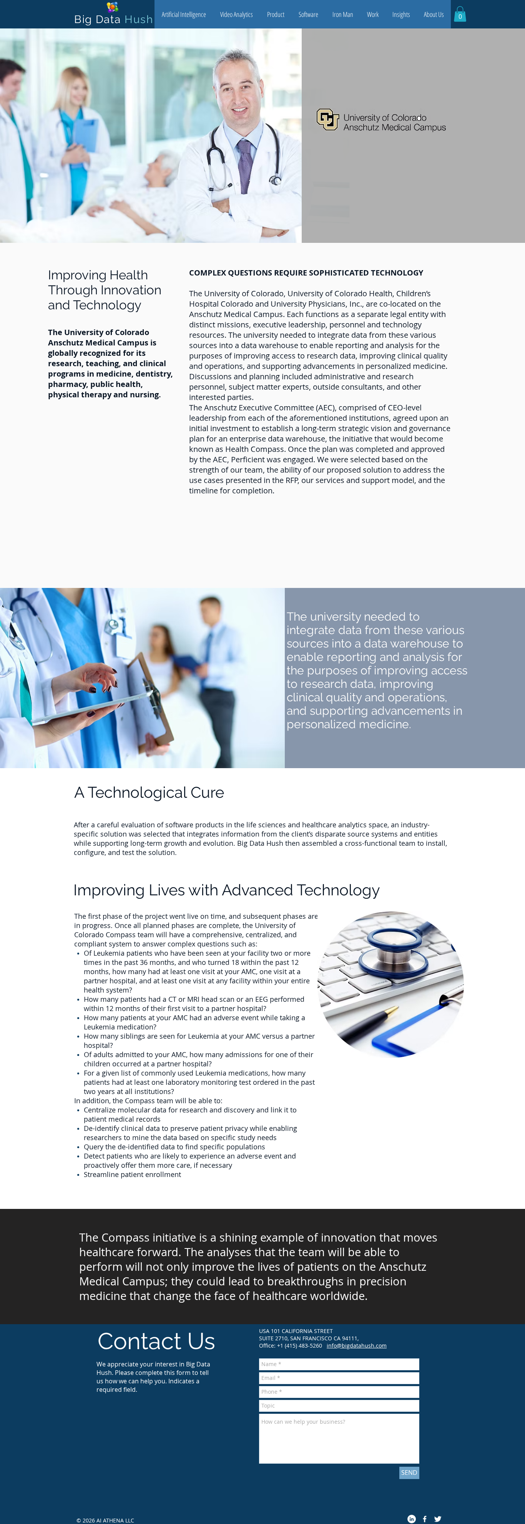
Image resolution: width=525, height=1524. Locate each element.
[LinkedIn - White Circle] (411, 1519)
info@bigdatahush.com (357, 1345)
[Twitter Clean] (438, 1519)
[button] (184, 14)
